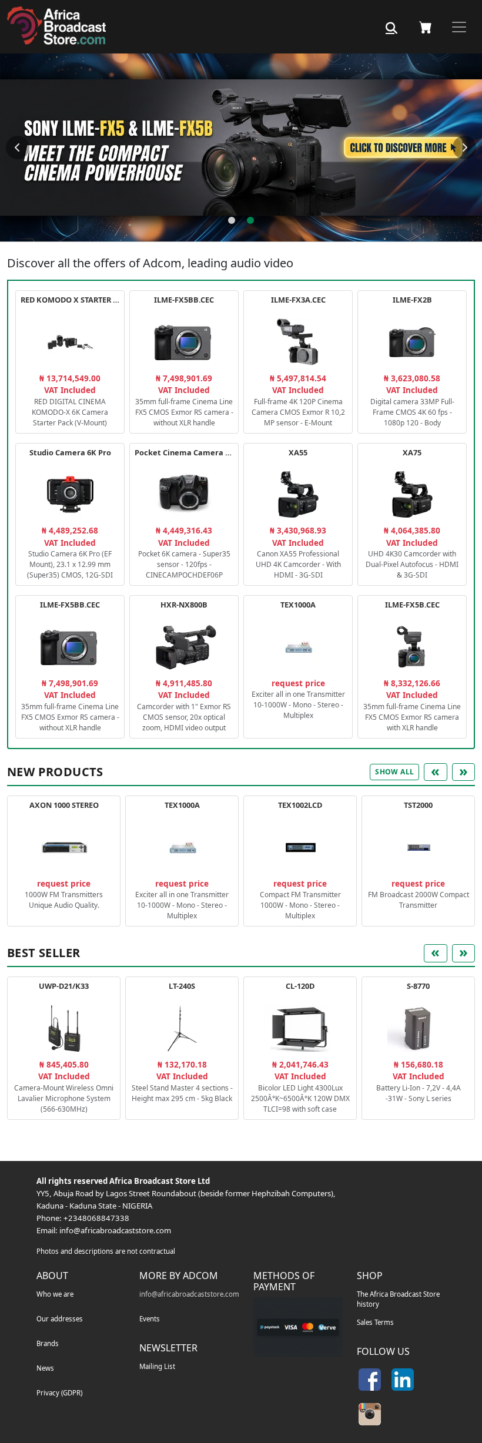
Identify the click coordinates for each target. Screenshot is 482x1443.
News (45, 1368)
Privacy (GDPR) (59, 1392)
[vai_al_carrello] (426, 27)
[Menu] (459, 27)
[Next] (464, 147)
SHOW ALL (394, 772)
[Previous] (17, 147)
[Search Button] (391, 28)
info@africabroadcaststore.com (115, 1230)
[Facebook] (370, 1379)
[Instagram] (370, 1414)
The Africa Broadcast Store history (398, 1299)
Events (149, 1318)
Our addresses (59, 1318)
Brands (47, 1343)
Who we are (54, 1294)
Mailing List (157, 1366)
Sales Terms (375, 1322)
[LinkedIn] (403, 1379)
